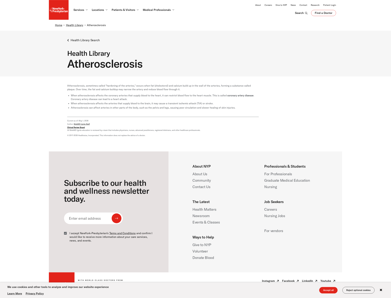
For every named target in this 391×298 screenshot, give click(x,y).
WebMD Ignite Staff (82, 124)
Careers (268, 5)
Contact (303, 5)
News (293, 5)
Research (315, 5)
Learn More (14, 293)
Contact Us (201, 186)
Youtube (328, 281)
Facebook (291, 281)
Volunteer (200, 251)
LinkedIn (310, 281)
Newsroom (201, 215)
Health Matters (204, 209)
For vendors (273, 230)
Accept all (328, 290)
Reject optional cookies (358, 290)
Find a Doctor (323, 13)
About (258, 5)
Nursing (270, 186)
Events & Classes (206, 222)
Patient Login (329, 5)
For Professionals (278, 174)
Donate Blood (203, 257)
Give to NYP (281, 5)
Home (58, 25)
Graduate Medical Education (287, 180)
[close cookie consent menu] (380, 290)
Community (201, 180)
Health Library (74, 25)
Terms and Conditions (122, 233)
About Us (199, 174)
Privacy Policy (35, 293)
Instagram (271, 281)
